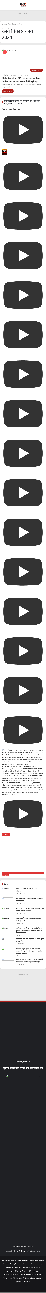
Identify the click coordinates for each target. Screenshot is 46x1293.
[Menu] (3, 5)
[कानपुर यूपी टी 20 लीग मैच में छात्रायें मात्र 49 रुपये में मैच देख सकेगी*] (8, 911)
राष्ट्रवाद (23, 1275)
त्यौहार (33, 1267)
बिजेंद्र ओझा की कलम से (21, 1271)
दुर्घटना (38, 1267)
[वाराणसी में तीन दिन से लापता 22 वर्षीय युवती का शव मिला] (8, 942)
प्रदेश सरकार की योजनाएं (36, 1278)
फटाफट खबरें (9, 1271)
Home (4, 24)
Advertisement (23, 13)
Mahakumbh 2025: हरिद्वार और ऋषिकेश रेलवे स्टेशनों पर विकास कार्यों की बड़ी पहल (21, 80)
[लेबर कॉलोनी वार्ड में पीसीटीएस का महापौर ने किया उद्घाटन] (8, 901)
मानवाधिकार (6, 1275)
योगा (12, 1275)
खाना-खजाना (26, 1267)
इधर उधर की (9, 1267)
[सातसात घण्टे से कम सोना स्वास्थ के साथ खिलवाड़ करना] (8, 921)
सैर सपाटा (5, 1278)
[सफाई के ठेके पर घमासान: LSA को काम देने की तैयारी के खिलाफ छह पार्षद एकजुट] (8, 962)
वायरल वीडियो (29, 1275)
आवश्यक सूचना (39, 1264)
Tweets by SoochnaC (23, 1062)
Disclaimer (24, 1264)
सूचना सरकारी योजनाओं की (23, 1282)
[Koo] (39, 1287)
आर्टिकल (31, 1264)
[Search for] (43, 5)
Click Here (36, 1251)
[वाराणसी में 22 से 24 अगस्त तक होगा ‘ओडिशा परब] (8, 892)
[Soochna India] (23, 5)
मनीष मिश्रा (5, 75)
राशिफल (17, 1275)
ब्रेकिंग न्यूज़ (31, 1271)
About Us (6, 1264)
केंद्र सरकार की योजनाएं (22, 1278)
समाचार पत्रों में (39, 1275)
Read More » (7, 91)
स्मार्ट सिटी (12, 1278)
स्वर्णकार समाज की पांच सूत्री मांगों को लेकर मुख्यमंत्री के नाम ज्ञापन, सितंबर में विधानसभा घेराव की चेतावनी (29, 930)
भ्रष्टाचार (38, 1271)
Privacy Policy (14, 1264)
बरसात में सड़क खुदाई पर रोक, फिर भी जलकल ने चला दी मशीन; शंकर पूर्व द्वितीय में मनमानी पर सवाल (29, 951)
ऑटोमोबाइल (18, 1267)
